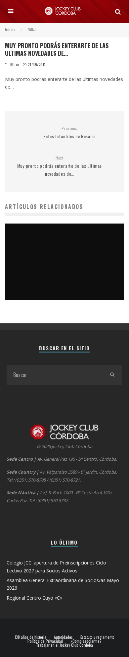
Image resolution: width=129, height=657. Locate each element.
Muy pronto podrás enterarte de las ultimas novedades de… (59, 166)
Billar (15, 64)
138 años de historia (30, 637)
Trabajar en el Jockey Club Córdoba (64, 645)
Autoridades (63, 637)
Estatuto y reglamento (97, 637)
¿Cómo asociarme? (86, 641)
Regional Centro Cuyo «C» (34, 598)
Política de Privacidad (45, 641)
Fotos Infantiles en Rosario (69, 133)
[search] (112, 375)
